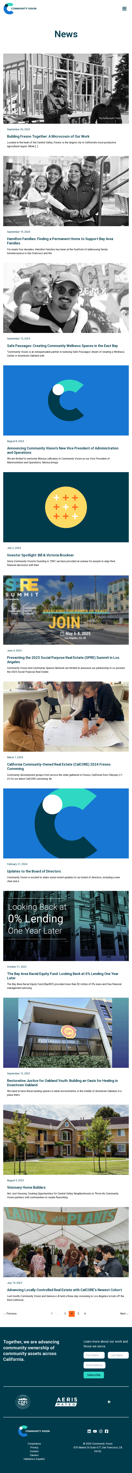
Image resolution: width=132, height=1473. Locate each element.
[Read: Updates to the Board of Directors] (66, 823)
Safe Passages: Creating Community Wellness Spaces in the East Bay (62, 346)
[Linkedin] (89, 1431)
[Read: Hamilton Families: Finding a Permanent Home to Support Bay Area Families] (66, 190)
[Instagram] (101, 1431)
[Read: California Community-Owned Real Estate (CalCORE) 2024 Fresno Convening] (66, 716)
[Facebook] (106, 1431)
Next (124, 1313)
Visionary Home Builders (26, 1187)
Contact (34, 1451)
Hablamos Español (34, 1459)
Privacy (34, 1447)
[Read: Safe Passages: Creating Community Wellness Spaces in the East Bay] (66, 297)
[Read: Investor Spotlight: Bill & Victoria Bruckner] (66, 507)
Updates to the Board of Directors (34, 871)
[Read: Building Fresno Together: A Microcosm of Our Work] (66, 88)
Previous (10, 1313)
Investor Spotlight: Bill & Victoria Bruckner (40, 555)
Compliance (34, 1443)
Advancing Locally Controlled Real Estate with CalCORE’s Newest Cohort (64, 1290)
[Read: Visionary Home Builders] (66, 1139)
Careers (34, 1455)
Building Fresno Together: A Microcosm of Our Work (48, 136)
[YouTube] (95, 1431)
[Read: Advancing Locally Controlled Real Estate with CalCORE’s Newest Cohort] (66, 1241)
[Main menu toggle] (124, 8)
